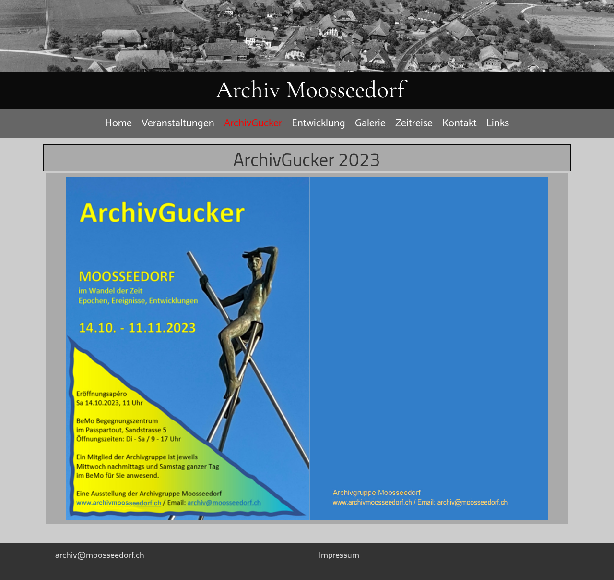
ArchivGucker (253, 123)
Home (118, 123)
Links (497, 123)
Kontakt (459, 123)
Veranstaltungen (178, 123)
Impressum (339, 555)
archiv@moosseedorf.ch (99, 555)
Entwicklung (318, 123)
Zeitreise (414, 123)
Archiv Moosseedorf (310, 89)
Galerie (370, 123)
